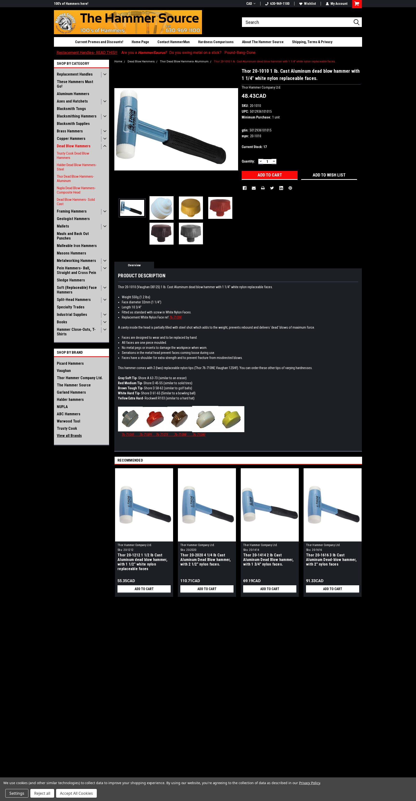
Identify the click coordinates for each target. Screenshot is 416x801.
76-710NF (175, 317)
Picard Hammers (70, 363)
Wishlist (310, 4)
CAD (249, 4)
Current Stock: (254, 147)
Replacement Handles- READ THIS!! (87, 52)
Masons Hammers (71, 253)
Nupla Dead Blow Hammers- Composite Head (76, 190)
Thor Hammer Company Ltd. (80, 378)
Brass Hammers (70, 131)
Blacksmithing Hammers (77, 116)
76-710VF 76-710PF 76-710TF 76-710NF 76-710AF (164, 434)
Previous (119, 129)
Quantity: (248, 161)
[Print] (263, 188)
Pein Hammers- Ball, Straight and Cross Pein (76, 270)
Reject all (42, 793)
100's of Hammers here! (71, 4)
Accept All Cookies (76, 793)
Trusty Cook (67, 428)
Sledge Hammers (71, 280)
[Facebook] (245, 188)
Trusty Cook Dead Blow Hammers (73, 155)
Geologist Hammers (73, 218)
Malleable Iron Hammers (77, 245)
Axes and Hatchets (72, 101)
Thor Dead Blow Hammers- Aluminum (75, 178)
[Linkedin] (281, 188)
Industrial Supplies (72, 314)
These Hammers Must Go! (75, 84)
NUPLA (62, 406)
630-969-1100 (279, 4)
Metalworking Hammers (76, 260)
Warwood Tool (68, 421)
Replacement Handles (75, 74)
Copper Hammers (71, 138)
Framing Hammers (72, 211)
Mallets (63, 226)
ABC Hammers (68, 414)
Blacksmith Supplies (73, 123)
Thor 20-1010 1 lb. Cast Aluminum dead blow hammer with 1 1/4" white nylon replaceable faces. (275, 61)
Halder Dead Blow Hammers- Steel (77, 167)
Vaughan (64, 370)
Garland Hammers (71, 392)
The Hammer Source (74, 385)
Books (62, 322)
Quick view (144, 538)
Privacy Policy (309, 783)
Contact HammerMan (173, 42)
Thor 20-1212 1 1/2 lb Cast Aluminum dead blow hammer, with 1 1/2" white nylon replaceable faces (142, 562)
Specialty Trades (70, 307)
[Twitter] (272, 188)
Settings (16, 793)
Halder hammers (70, 399)
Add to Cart (144, 589)
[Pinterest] (290, 188)
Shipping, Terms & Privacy (312, 42)
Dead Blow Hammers (74, 146)
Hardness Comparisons (216, 42)
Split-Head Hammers (74, 299)
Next (233, 129)
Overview (134, 265)
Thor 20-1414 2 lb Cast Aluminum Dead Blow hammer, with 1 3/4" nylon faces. (268, 560)
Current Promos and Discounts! (99, 42)
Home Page (140, 42)
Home (118, 61)
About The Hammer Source (263, 42)
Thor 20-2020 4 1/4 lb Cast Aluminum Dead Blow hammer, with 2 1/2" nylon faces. (205, 560)
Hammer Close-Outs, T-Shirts (76, 331)
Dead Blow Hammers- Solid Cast (76, 201)
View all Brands (69, 435)
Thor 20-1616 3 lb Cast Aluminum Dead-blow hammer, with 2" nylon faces (331, 560)
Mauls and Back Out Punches (73, 236)
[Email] (254, 188)
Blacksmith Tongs (71, 108)
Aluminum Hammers (73, 93)
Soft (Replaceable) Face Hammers (77, 289)
